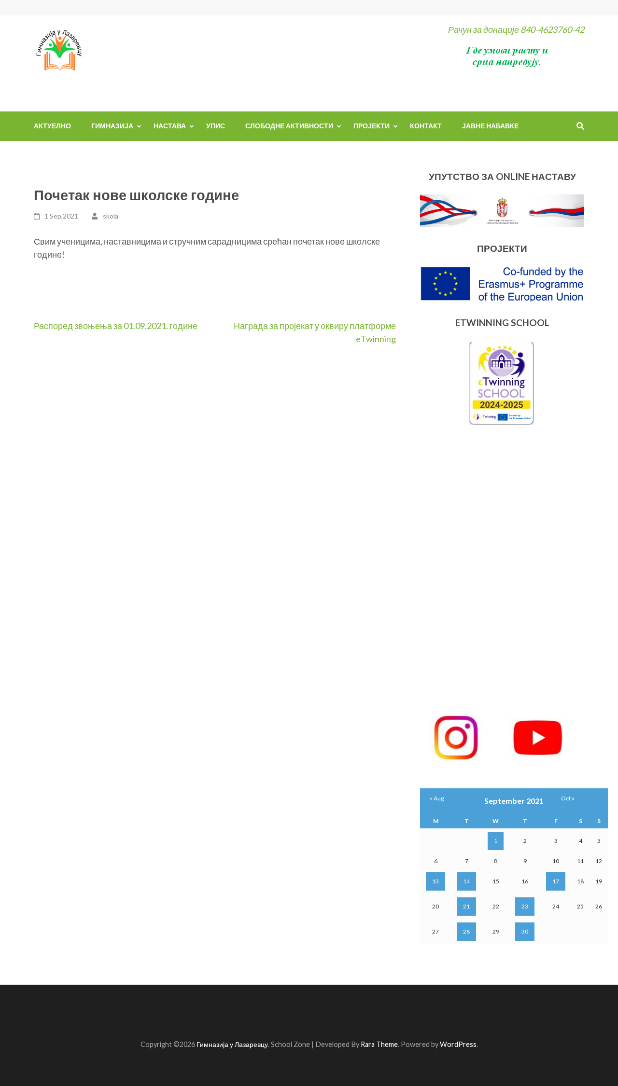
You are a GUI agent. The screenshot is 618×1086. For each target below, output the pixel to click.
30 (524, 931)
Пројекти (371, 126)
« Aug (437, 798)
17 (555, 881)
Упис (215, 126)
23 (524, 906)
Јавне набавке (490, 126)
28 (466, 931)
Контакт (426, 126)
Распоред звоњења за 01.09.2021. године (115, 325)
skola (110, 216)
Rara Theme (379, 1044)
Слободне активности (289, 126)
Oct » (568, 798)
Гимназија (112, 126)
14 (466, 881)
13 (435, 881)
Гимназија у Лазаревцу (232, 1044)
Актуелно (52, 126)
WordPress (458, 1044)
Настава (170, 126)
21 (466, 906)
